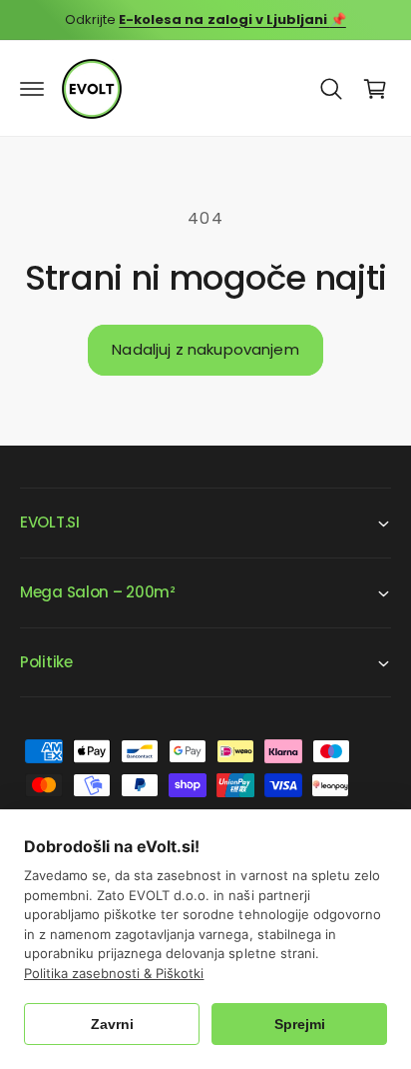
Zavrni (112, 1024)
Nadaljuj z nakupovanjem (205, 349)
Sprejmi (299, 1024)
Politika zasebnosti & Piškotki (114, 973)
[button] (32, 89)
